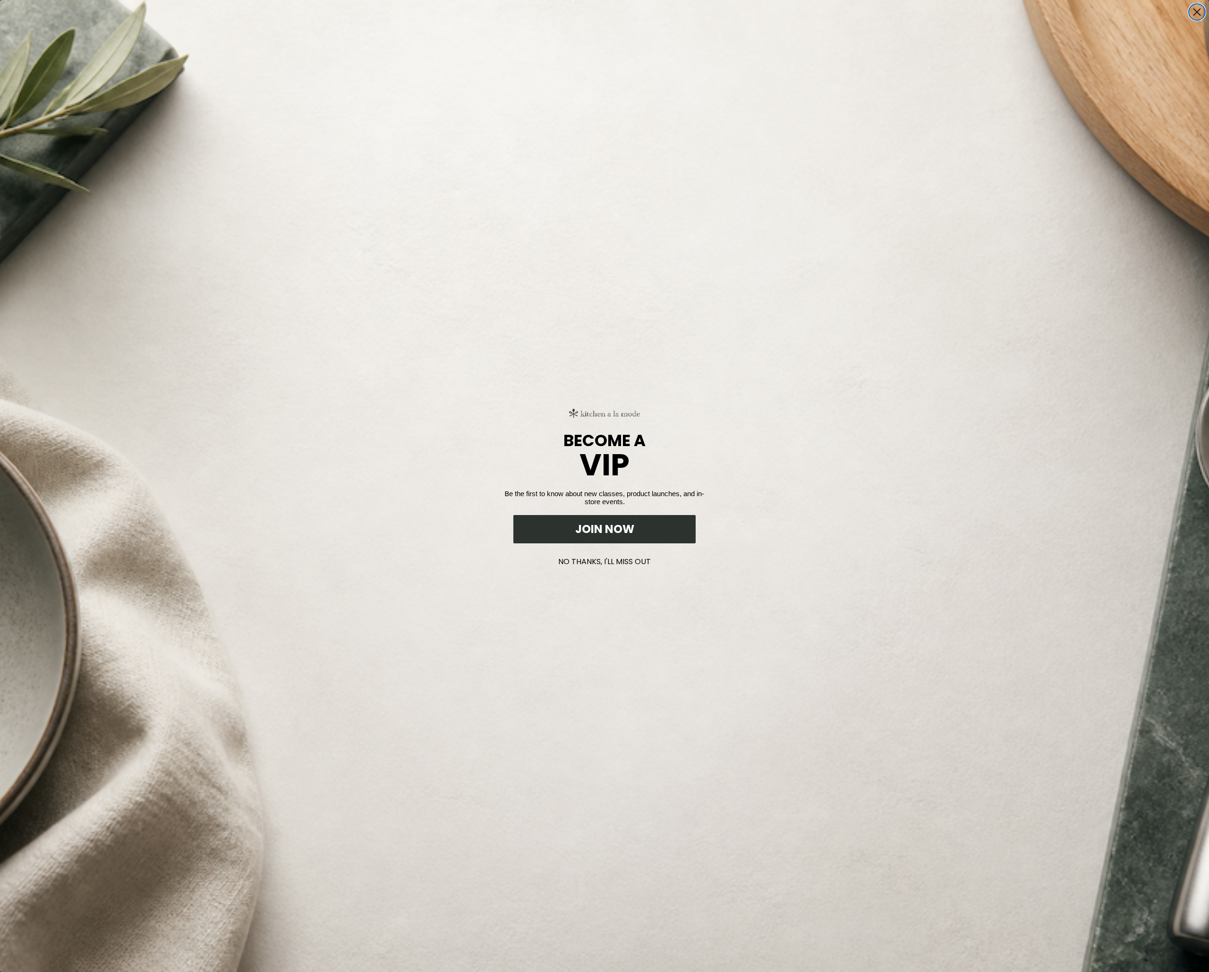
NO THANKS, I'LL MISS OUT (604, 559)
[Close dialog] (1197, 12)
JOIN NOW (604, 529)
